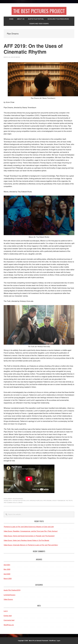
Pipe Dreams (47, 500)
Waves (20, 502)
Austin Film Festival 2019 (21, 500)
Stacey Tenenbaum (58, 500)
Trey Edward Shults (11, 502)
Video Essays (8, 599)
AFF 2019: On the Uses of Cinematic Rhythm (33, 48)
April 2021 (7, 565)
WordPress (52, 640)
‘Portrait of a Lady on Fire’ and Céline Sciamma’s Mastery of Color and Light (29, 526)
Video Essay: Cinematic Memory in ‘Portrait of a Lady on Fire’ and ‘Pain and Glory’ (31, 545)
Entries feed (8, 615)
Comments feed (9, 620)
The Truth (69, 500)
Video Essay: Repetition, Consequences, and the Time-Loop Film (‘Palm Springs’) (31, 531)
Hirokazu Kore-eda (36, 500)
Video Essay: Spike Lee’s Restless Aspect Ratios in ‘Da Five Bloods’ (26, 540)
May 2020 (7, 569)
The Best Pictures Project (39, 10)
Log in (6, 611)
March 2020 (8, 578)
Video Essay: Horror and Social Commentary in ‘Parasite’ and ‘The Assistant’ (29, 536)
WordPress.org (9, 625)
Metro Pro (32, 640)
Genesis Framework (42, 640)
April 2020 (7, 574)
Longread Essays (9, 595)
